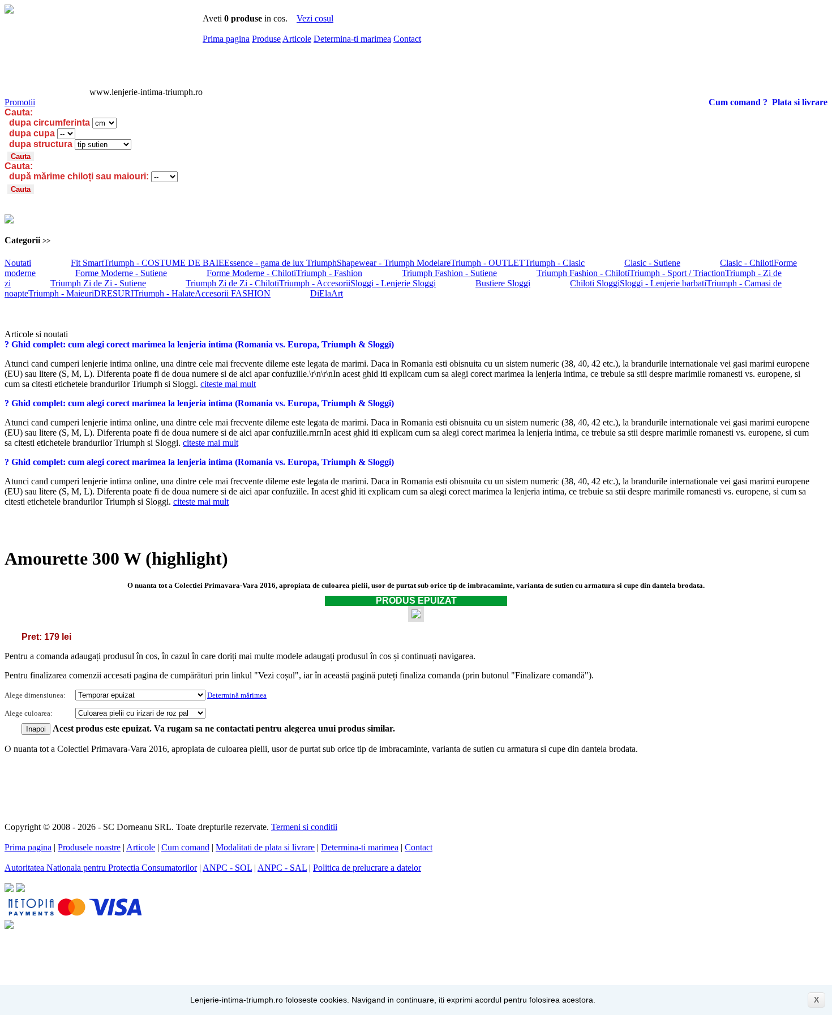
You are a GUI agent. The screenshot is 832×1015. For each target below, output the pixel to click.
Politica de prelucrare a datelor (367, 867)
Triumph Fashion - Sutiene (449, 273)
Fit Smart (87, 263)
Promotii (20, 102)
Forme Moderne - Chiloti (251, 273)
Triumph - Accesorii (314, 283)
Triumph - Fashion (329, 273)
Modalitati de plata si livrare (265, 847)
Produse (266, 39)
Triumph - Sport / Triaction (677, 273)
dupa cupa (32, 133)
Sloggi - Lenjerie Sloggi (393, 283)
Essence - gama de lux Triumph (280, 263)
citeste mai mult (228, 384)
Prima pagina (226, 39)
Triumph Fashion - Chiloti (583, 273)
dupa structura (40, 144)
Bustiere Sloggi (502, 283)
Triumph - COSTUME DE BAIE (164, 263)
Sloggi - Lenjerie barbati (663, 283)
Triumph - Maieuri (61, 293)
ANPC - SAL (282, 867)
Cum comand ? (738, 102)
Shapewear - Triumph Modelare (394, 263)
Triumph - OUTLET (488, 263)
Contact (407, 39)
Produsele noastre (89, 847)
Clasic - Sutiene (652, 263)
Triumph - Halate (164, 293)
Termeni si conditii (304, 827)
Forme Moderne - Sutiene (121, 273)
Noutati (18, 263)
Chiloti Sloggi (595, 283)
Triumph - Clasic (555, 263)
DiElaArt (326, 293)
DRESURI (114, 293)
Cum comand (185, 847)
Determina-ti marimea (352, 39)
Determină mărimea (237, 695)
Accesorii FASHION (233, 293)
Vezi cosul (315, 18)
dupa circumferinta (49, 122)
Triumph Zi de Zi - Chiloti (232, 283)
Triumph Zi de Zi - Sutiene (98, 283)
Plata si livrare (799, 102)
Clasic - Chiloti (747, 263)
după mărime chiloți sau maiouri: (79, 176)
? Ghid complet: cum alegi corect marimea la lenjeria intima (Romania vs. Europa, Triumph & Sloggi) (199, 344)
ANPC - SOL (227, 867)
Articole (296, 39)
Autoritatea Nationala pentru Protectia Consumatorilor (101, 867)
